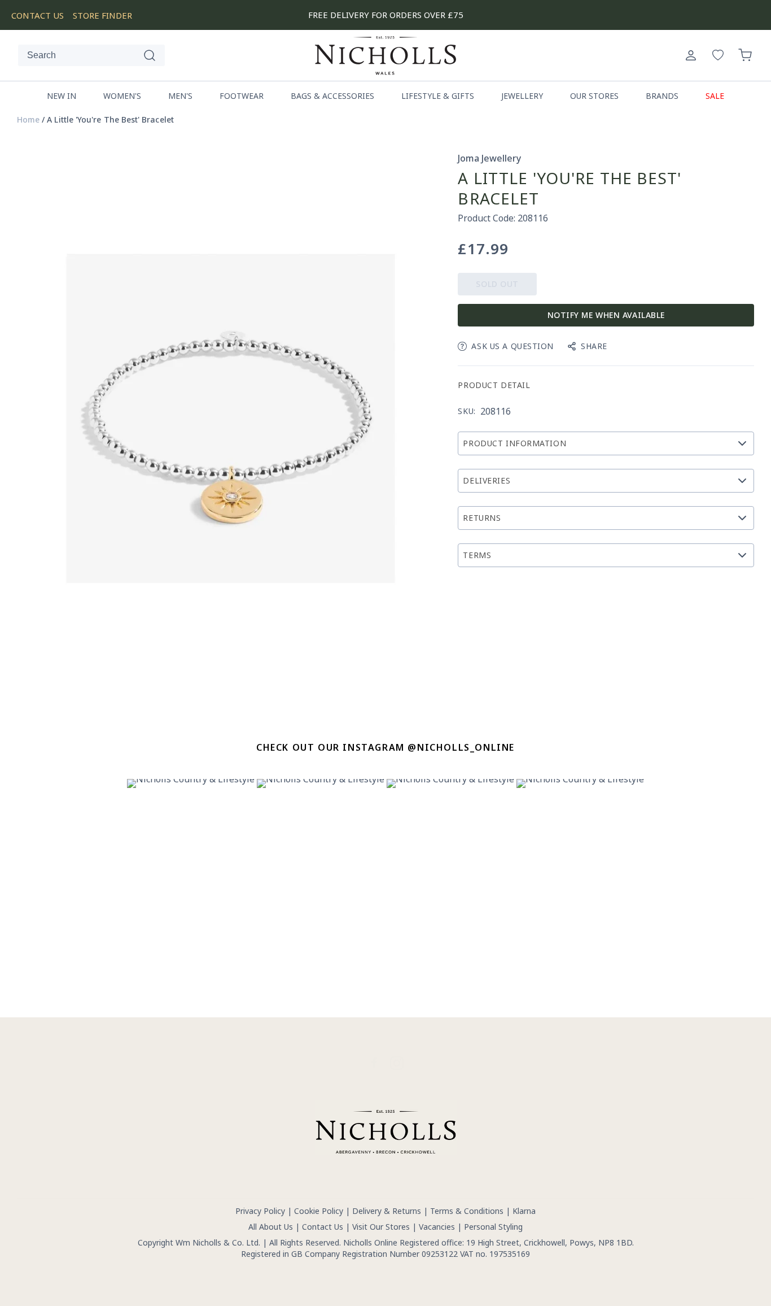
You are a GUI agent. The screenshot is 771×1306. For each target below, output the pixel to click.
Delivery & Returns (386, 1210)
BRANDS (662, 95)
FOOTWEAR (242, 95)
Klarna (524, 1210)
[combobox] (91, 55)
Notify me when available (606, 315)
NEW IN (61, 95)
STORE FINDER (102, 15)
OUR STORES (594, 95)
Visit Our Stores (381, 1226)
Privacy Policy (260, 1210)
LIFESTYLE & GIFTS (437, 95)
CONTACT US (37, 15)
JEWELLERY (522, 95)
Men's (180, 95)
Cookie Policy (318, 1210)
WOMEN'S (122, 95)
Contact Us (322, 1226)
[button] (745, 55)
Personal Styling (493, 1226)
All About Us (270, 1226)
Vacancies (438, 1226)
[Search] (149, 55)
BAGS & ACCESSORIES (332, 95)
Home (28, 119)
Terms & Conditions (466, 1210)
